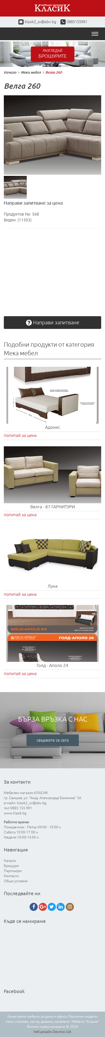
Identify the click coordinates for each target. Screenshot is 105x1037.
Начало (10, 72)
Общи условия (16, 881)
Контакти (11, 876)
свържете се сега (53, 740)
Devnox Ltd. (62, 1032)
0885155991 (76, 22)
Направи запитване (55, 322)
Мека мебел (31, 72)
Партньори (13, 871)
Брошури (11, 866)
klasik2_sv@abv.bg (40, 22)
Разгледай (52, 54)
